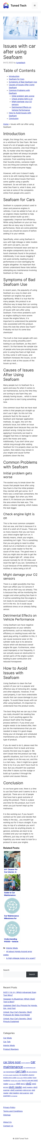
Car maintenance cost (29, 1067)
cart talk (20, 1071)
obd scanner (24, 1093)
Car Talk (6, 1042)
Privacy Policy (9, 1107)
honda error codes (16, 1080)
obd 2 (23, 1084)
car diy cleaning (25, 1062)
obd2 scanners (16, 1090)
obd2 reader (15, 1087)
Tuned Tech (18, 5)
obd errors (27, 1090)
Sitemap (6, 1115)
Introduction (14, 76)
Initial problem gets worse (23, 96)
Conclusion (13, 118)
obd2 (28, 1083)
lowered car (12, 1084)
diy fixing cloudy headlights (11, 1075)
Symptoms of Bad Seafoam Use (23, 82)
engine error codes (10, 1077)
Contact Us (8, 1126)
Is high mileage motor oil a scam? (20, 958)
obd (18, 1083)
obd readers (14, 1093)
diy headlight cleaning (26, 1075)
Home (6, 124)
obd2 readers (28, 1087)
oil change (14, 1096)
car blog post (12, 1062)
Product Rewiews (11, 1049)
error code (20, 1077)
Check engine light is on (22, 99)
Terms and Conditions (13, 1111)
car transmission (9, 1072)
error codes (27, 1078)
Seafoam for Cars (16, 79)
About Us (7, 1122)
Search (6, 970)
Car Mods (7, 1038)
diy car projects (31, 1072)
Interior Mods (12, 948)
